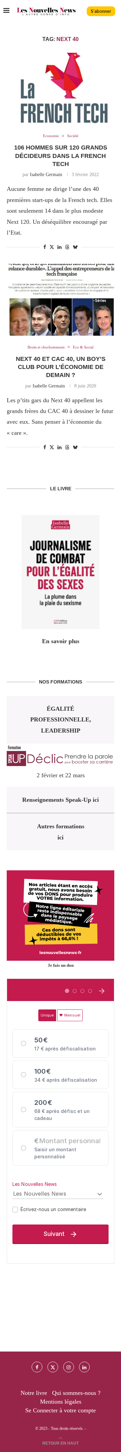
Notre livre (34, 1392)
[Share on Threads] (67, 247)
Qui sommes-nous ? (76, 1392)
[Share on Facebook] (44, 247)
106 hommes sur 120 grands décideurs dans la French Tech (60, 155)
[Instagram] (68, 1367)
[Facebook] (37, 1367)
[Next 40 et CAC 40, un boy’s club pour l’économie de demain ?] (60, 299)
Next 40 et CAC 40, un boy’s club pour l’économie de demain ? (61, 367)
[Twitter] (52, 1367)
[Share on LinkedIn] (59, 247)
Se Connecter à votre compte (60, 1410)
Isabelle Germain (46, 174)
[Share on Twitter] (51, 247)
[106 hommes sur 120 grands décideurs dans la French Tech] (60, 88)
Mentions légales (60, 1401)
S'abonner (101, 11)
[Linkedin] (84, 1367)
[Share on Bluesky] (75, 247)
